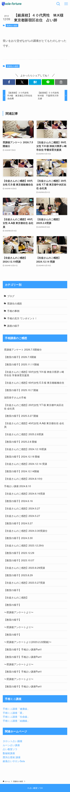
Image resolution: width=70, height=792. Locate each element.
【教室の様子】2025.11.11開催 (21, 364)
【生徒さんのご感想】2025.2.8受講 (23, 434)
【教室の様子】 (12, 590)
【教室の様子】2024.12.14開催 (21, 471)
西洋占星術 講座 (12, 757)
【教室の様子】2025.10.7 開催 (21, 390)
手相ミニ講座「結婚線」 (16, 720)
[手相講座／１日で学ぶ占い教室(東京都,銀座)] (11, 4)
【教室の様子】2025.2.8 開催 (20, 441)
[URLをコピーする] (61, 82)
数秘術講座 (9, 753)
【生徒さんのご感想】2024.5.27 (22, 508)
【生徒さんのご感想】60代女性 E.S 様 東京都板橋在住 (34, 382)
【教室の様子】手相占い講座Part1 (23, 649)
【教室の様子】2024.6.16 (18, 501)
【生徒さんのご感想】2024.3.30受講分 (25, 530)
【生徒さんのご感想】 (16, 597)
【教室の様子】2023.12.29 (19, 553)
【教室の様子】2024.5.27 (18, 523)
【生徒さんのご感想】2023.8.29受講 (24, 567)
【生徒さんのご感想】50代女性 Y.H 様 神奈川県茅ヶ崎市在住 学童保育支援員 (34, 373)
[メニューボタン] (66, 4)
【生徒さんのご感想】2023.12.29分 (24, 545)
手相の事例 (13, 310)
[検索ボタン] (58, 4)
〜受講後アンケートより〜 (18, 612)
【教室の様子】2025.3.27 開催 (21, 415)
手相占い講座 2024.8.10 (17, 486)
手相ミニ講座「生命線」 (16, 716)
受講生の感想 (12, 25)
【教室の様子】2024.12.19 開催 (22, 456)
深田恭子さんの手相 (15, 397)
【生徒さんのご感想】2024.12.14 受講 (25, 463)
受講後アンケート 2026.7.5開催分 (23, 349)
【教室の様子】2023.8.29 (18, 575)
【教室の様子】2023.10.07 (19, 560)
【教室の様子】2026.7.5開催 (20, 357)
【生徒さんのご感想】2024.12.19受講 (25, 449)
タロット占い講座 (12, 741)
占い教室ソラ (10, 749)
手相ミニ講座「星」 (14, 712)
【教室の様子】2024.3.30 (18, 538)
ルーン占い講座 (11, 745)
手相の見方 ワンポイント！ (22, 318)
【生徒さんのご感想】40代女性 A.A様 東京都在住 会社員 (34, 424)
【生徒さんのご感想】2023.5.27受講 (24, 582)
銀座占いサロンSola (14, 761)
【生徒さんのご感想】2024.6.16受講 (24, 493)
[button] (9, 82)
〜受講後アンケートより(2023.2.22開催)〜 (27, 642)
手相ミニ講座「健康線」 (16, 708)
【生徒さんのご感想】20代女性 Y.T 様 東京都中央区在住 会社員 (34, 406)
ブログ (10, 296)
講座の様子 (13, 325)
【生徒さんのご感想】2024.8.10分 (23, 478)
